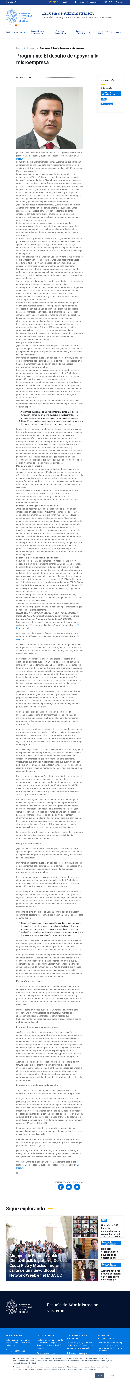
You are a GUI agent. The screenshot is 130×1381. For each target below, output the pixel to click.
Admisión (53, 2)
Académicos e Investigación (40, 32)
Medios (67, 2)
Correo (120, 2)
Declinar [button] (111, 1375)
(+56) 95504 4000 (17, 1351)
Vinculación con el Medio (103, 32)
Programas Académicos (63, 32)
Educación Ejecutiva (83, 32)
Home (18, 48)
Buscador (119, 32)
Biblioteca (79, 2)
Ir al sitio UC (11, 2)
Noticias (30, 48)
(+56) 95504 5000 (47, 1354)
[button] (11, 24)
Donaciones (95, 2)
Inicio (8, 32)
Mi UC (107, 2)
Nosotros (20, 32)
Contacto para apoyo (80, 1354)
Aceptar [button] (99, 1375)
